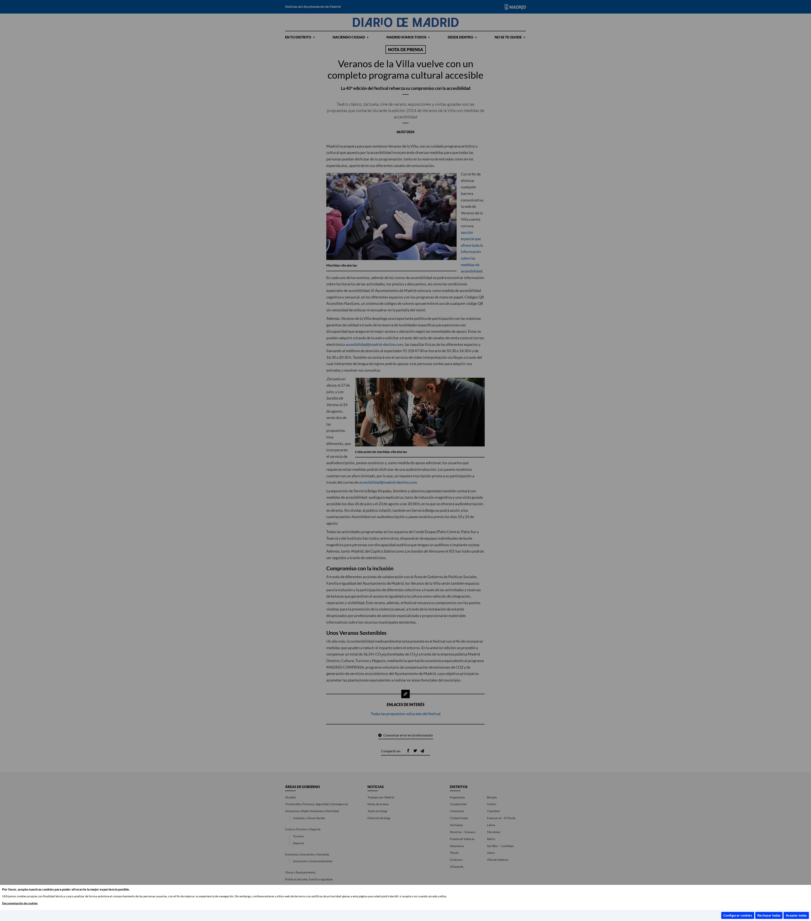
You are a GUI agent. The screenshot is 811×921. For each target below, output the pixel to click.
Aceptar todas (796, 915)
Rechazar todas (768, 915)
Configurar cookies (737, 915)
